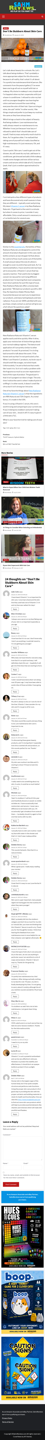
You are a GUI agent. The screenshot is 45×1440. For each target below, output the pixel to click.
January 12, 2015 (19, 35)
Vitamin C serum (18, 206)
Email (26, 1163)
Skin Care (17, 428)
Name (5, 1163)
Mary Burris (15, 1001)
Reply (15, 609)
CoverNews (17, 1436)
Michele (14, 793)
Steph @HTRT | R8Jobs (19, 914)
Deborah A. (15, 735)
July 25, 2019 (17, 492)
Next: (11, 442)
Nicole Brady (8, 35)
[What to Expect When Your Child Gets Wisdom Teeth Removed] (22, 470)
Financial (12, 522)
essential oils (19, 247)
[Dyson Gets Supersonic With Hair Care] (22, 549)
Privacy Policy (7, 1418)
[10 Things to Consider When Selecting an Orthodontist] (22, 511)
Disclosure (38, 66)
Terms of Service (8, 1422)
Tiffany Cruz (16, 696)
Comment (7, 1135)
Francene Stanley (17, 971)
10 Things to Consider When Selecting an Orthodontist (22, 527)
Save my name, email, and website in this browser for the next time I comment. (21, 1176)
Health (19, 522)
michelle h (15, 757)
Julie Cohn (15, 592)
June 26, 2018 (17, 530)
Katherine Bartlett (18, 825)
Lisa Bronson (16, 776)
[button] (3, 16)
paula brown (15, 1037)
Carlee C (14, 674)
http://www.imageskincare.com (29, 1100)
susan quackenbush (18, 861)
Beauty (6, 28)
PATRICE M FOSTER (18, 946)
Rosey (13, 633)
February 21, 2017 (18, 568)
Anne (13, 716)
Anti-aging (9, 428)
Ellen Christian (16, 614)
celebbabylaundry (18, 894)
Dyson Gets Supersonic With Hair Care (16, 565)
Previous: (13, 435)
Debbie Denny (16, 845)
